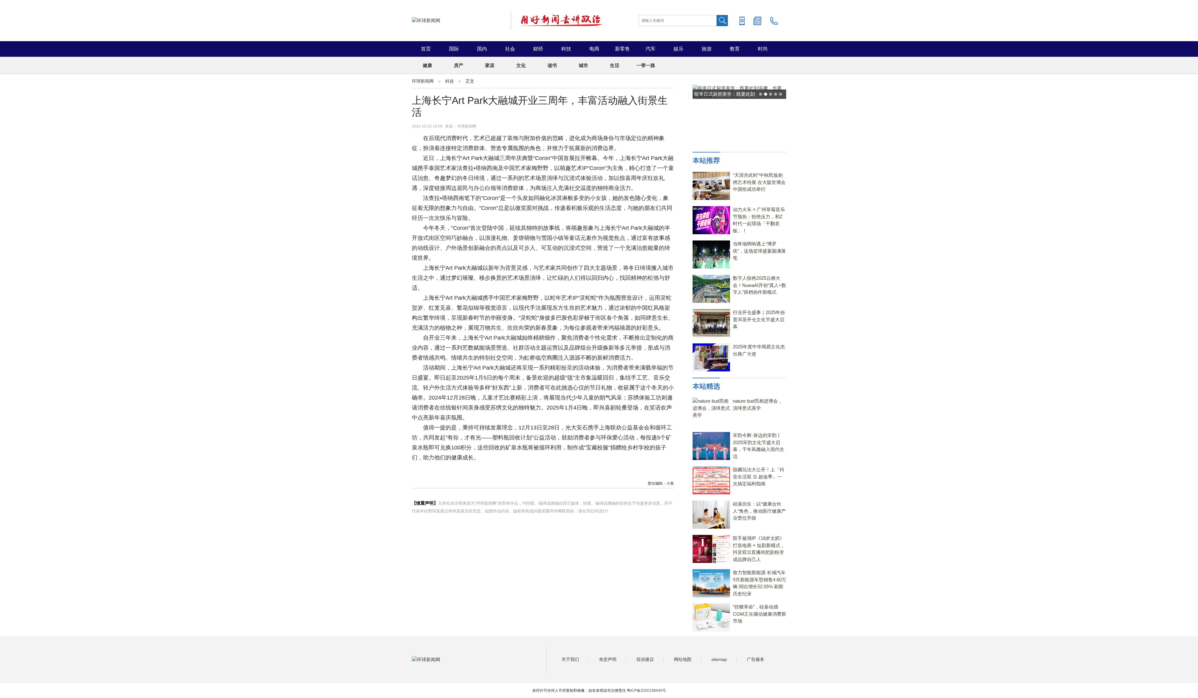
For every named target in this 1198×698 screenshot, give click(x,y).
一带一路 (645, 65)
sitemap (719, 659)
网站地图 (682, 659)
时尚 (763, 48)
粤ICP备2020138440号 (646, 690)
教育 (735, 48)
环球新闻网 (423, 81)
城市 (583, 65)
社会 (510, 48)
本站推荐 (706, 160)
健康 (427, 65)
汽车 (650, 48)
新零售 (622, 48)
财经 (538, 48)
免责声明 (607, 659)
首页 (426, 48)
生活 (614, 65)
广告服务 (755, 659)
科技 (566, 48)
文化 (521, 65)
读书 (552, 65)
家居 (489, 65)
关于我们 (570, 659)
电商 (594, 48)
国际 (454, 48)
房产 (458, 65)
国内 (482, 48)
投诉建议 (645, 659)
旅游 (707, 48)
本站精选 (706, 386)
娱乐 (679, 48)
